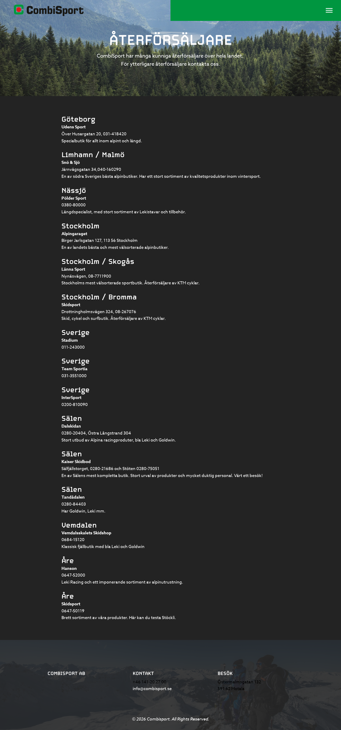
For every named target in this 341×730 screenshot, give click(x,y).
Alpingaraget (74, 234)
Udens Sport (73, 127)
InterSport (71, 398)
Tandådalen (73, 497)
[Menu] (329, 10)
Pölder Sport (73, 198)
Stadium (69, 340)
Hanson (69, 568)
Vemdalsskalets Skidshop (86, 533)
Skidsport (70, 305)
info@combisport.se (152, 689)
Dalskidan (71, 426)
